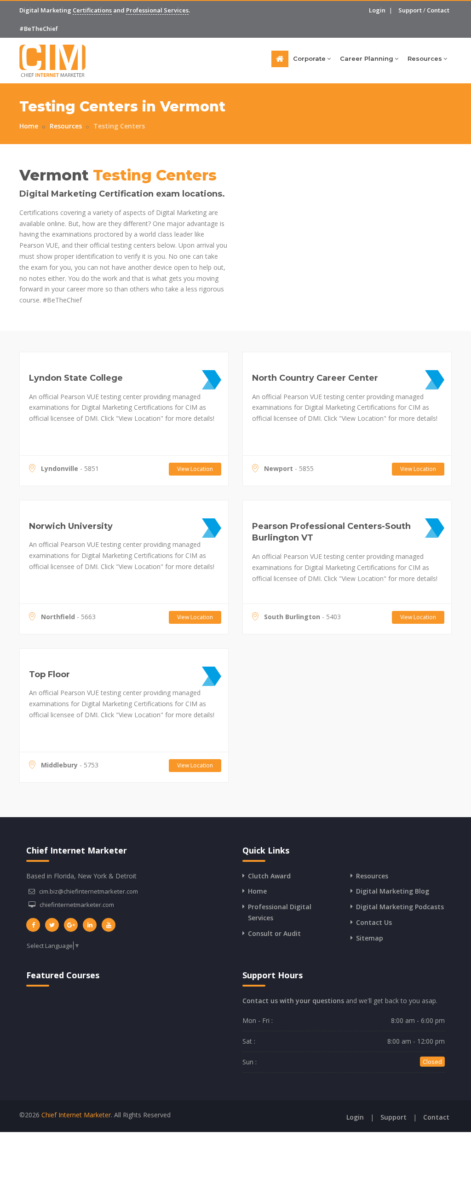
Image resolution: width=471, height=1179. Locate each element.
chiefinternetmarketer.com (77, 904)
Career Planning (366, 58)
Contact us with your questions (293, 1000)
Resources (425, 58)
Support (410, 10)
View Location (195, 469)
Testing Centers (119, 126)
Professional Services (157, 10)
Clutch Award (269, 875)
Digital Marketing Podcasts (400, 906)
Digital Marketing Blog (392, 891)
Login (377, 10)
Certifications (92, 10)
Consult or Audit (274, 933)
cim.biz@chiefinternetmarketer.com (88, 891)
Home (28, 126)
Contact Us (374, 922)
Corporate (309, 58)
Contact (438, 10)
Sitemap (369, 938)
